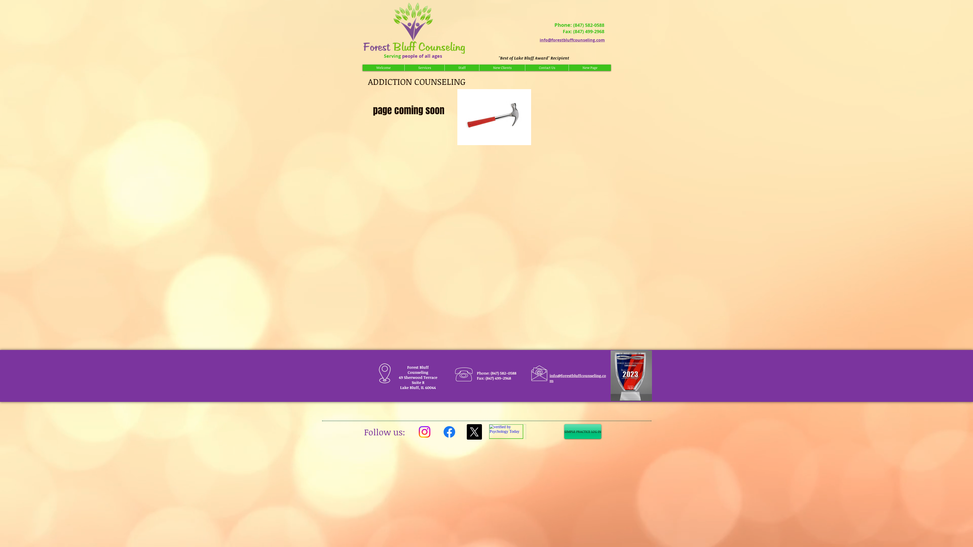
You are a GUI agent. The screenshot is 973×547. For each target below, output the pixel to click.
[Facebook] (449, 432)
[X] (474, 432)
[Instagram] (424, 432)
